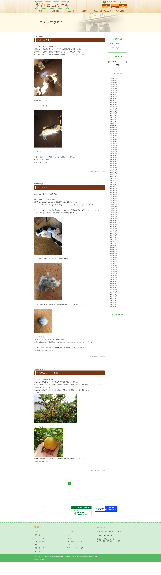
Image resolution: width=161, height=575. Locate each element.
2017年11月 (113, 265)
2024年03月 (113, 127)
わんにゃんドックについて (102, 11)
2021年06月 (113, 192)
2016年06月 (113, 298)
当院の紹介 (38, 535)
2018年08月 (113, 251)
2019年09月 (113, 229)
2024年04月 (113, 125)
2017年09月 (113, 269)
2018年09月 (113, 249)
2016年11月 (113, 288)
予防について (39, 544)
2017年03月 (113, 282)
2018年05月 (113, 255)
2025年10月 (113, 90)
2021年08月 (113, 190)
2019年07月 (113, 233)
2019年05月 (113, 235)
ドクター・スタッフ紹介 (42, 538)
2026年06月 (113, 80)
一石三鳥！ (42, 187)
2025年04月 (113, 101)
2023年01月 (113, 156)
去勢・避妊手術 (39, 548)
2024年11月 (113, 111)
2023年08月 (113, 141)
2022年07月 (113, 168)
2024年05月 (113, 123)
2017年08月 (113, 271)
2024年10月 (113, 113)
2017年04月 (113, 280)
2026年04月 (113, 82)
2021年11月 (113, 184)
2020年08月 (113, 212)
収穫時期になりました (47, 373)
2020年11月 (113, 206)
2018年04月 (113, 257)
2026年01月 (113, 86)
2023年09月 (113, 139)
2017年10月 (113, 267)
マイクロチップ (39, 551)
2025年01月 (113, 107)
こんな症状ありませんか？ (42, 541)
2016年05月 (113, 300)
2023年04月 (113, 149)
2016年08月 (113, 294)
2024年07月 (113, 119)
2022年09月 (113, 164)
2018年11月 (113, 245)
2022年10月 (113, 162)
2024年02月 (113, 129)
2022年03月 (113, 176)
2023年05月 (113, 147)
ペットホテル (70, 538)
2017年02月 (113, 284)
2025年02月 (113, 105)
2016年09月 (113, 292)
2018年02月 (113, 261)
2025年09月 (113, 93)
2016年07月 (113, 296)
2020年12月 (113, 204)
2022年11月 (113, 160)
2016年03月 (113, 304)
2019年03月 (113, 237)
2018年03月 (113, 259)
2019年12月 (113, 223)
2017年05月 (113, 277)
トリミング (70, 535)
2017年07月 (113, 273)
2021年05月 (113, 194)
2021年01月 (113, 202)
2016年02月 (113, 306)
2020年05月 (113, 215)
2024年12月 (113, 109)
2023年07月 (113, 143)
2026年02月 (113, 84)
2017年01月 (113, 286)
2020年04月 (113, 216)
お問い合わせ (48, 556)
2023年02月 (113, 154)
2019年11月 (113, 225)
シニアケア (70, 531)
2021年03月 (113, 198)
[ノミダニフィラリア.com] (55, 509)
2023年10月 (113, 137)
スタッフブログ (71, 544)
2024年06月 (113, 121)
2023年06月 (113, 145)
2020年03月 (113, 219)
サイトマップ (38, 556)
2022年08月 (113, 166)
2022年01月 (113, 180)
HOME (40, 11)
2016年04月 (113, 302)
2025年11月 (113, 88)
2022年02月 (113, 178)
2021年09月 (113, 188)
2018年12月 (113, 243)
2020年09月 (113, 210)
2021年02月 (113, 200)
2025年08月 (113, 95)
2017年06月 (113, 276)
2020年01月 (113, 221)
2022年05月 (113, 172)
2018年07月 (113, 253)
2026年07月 (113, 78)
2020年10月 (113, 208)
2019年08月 (113, 231)
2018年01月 (113, 263)
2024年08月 (113, 117)
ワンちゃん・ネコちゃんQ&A (75, 548)
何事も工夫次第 (44, 40)
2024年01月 (113, 131)
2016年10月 (113, 290)
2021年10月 (113, 186)
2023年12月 (113, 133)
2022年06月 (113, 170)
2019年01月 (113, 241)
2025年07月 (113, 97)
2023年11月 (113, 135)
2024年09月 (113, 115)
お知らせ (71, 11)
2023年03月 (113, 151)
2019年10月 (113, 227)
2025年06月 (113, 99)
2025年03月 (113, 103)
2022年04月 (113, 174)
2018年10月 (113, 247)
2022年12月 (113, 158)
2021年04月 (113, 196)
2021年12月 (113, 182)
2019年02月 (113, 239)
